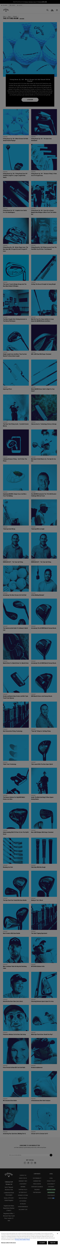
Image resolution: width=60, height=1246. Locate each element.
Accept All (42, 1242)
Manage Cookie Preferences (8, 1242)
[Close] (57, 1233)
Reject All (52, 1242)
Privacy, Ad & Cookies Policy (22, 1239)
